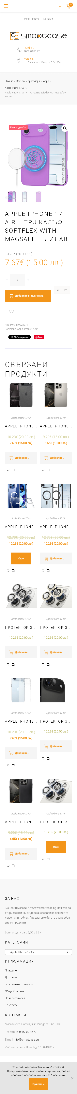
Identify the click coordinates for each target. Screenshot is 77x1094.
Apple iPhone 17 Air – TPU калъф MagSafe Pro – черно (56, 527)
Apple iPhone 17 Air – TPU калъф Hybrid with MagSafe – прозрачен (21, 527)
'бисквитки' (58, 1075)
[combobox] (38, 952)
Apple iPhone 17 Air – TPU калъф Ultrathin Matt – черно (21, 822)
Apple (46, 81)
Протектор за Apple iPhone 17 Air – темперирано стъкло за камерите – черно (56, 721)
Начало (9, 81)
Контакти (48, 18)
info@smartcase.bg (26, 1039)
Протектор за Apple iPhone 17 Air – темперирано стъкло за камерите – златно (56, 627)
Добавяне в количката (29, 295)
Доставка (11, 977)
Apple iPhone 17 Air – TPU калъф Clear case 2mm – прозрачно (21, 426)
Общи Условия (14, 991)
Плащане (11, 970)
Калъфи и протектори (28, 81)
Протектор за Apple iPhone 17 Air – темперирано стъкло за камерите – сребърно (21, 627)
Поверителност (15, 998)
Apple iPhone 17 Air (15, 88)
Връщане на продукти (19, 984)
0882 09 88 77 (32, 51)
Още (21, 558)
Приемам (38, 1084)
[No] (72, 1078)
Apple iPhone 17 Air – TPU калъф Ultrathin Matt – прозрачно (56, 426)
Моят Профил (31, 18)
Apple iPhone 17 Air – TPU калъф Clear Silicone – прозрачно (21, 721)
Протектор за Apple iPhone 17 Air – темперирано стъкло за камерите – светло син (56, 822)
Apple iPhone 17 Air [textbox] (37, 952)
